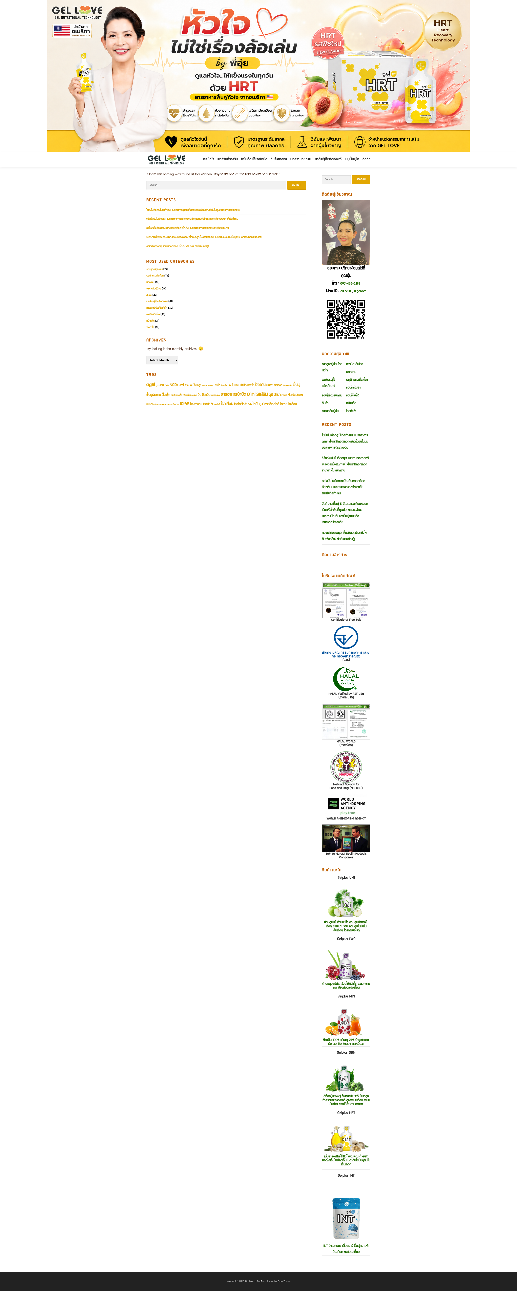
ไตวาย (283, 404)
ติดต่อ (367, 159)
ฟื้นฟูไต (166, 395)
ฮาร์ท (277, 395)
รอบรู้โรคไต (352, 395)
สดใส (218, 395)
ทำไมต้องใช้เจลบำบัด (254, 159)
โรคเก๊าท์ (217, 404)
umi (181, 385)
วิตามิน (206, 395)
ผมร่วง (269, 385)
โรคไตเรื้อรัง (240, 404)
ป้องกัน (260, 385)
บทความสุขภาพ (300, 159)
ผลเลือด (278, 385)
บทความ (150, 282)
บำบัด (243, 385)
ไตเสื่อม (292, 404)
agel (150, 385)
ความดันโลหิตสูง (193, 385)
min (167, 385)
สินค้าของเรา (279, 159)
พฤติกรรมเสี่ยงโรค (155, 276)
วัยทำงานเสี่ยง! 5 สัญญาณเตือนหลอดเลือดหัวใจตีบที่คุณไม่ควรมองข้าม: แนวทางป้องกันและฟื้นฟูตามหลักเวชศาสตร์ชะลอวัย (204, 237)
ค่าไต (217, 385)
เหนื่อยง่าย (175, 404)
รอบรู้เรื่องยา (353, 387)
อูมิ (271, 395)
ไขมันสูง (258, 404)
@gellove (360, 291)
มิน (199, 395)
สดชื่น (213, 395)
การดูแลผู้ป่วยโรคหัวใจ (156, 308)
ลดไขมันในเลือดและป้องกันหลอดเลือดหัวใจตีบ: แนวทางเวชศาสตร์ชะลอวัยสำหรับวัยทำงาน (187, 228)
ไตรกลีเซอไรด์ (271, 404)
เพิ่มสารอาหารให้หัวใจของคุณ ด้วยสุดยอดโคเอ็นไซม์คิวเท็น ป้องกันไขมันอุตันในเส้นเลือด (346, 1139)
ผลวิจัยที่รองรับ (228, 159)
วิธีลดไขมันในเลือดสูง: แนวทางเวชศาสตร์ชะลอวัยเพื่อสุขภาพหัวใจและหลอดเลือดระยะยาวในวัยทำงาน (192, 219)
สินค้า (149, 295)
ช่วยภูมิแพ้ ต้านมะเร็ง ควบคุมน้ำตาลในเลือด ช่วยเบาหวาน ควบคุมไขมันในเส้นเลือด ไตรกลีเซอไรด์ (346, 904)
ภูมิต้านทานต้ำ (176, 395)
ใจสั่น (250, 404)
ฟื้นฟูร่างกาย (153, 395)
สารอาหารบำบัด (233, 395)
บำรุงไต (250, 385)
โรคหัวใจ (208, 159)
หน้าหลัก (150, 321)
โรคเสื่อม (227, 404)
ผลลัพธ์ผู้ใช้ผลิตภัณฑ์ (157, 302)
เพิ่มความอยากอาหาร (162, 404)
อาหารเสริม (257, 394)
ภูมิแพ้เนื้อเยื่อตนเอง (190, 395)
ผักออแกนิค (287, 385)
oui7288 (345, 291)
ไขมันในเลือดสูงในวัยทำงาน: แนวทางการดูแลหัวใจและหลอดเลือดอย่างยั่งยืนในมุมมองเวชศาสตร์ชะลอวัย (193, 210)
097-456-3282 (350, 284)
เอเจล (184, 404)
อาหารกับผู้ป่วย (153, 289)
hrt (162, 385)
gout (158, 385)
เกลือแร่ (284, 395)
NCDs (174, 385)
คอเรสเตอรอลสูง (208, 385)
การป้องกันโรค (153, 314)
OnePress (261, 1281)
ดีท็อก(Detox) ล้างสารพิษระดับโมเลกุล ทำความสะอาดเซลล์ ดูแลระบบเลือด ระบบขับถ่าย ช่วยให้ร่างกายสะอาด (346, 1078)
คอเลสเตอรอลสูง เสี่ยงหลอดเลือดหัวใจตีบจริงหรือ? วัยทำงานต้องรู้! (177, 246)
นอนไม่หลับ (233, 385)
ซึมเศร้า (224, 385)
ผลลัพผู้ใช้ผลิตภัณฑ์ (328, 159)
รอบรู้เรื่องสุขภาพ (154, 269)
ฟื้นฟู (296, 385)
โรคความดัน (196, 404)
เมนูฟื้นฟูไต (352, 159)
